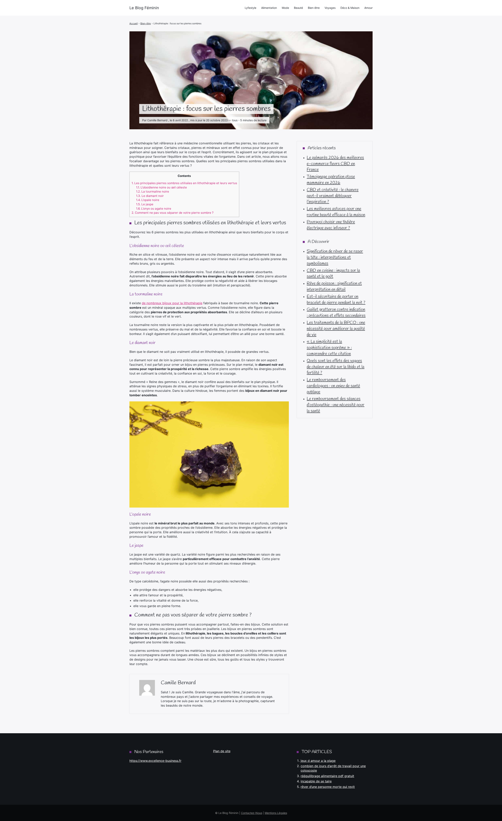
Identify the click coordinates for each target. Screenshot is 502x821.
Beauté (298, 7)
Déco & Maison (349, 7)
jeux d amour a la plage (318, 761)
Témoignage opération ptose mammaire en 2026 (331, 180)
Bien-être (314, 7)
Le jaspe (144, 204)
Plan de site (221, 751)
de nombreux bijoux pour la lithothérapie (172, 303)
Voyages (330, 7)
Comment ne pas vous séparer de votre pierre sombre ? (173, 213)
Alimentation (269, 7)
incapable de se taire (316, 781)
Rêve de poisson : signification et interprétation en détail (334, 286)
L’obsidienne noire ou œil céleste (161, 187)
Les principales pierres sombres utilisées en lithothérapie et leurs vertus (184, 183)
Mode (285, 7)
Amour (368, 7)
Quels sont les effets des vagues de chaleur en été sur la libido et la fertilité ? (335, 367)
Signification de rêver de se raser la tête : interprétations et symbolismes (335, 257)
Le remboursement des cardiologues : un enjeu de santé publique (333, 386)
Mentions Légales (276, 813)
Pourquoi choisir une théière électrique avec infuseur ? (331, 225)
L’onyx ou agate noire (153, 208)
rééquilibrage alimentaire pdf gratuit (327, 776)
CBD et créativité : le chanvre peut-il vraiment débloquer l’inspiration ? (332, 196)
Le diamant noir (150, 196)
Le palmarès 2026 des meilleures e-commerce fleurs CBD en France (335, 164)
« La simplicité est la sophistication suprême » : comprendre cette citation (329, 348)
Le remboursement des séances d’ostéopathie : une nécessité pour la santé (335, 405)
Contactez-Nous (251, 813)
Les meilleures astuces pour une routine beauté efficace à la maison (336, 212)
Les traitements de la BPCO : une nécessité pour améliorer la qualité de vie (336, 329)
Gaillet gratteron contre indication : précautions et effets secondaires (336, 313)
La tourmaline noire (152, 191)
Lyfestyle (250, 7)
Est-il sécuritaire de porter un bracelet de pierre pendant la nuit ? (336, 300)
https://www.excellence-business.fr (155, 761)
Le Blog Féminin (144, 7)
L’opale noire (147, 200)
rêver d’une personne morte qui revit (328, 787)
